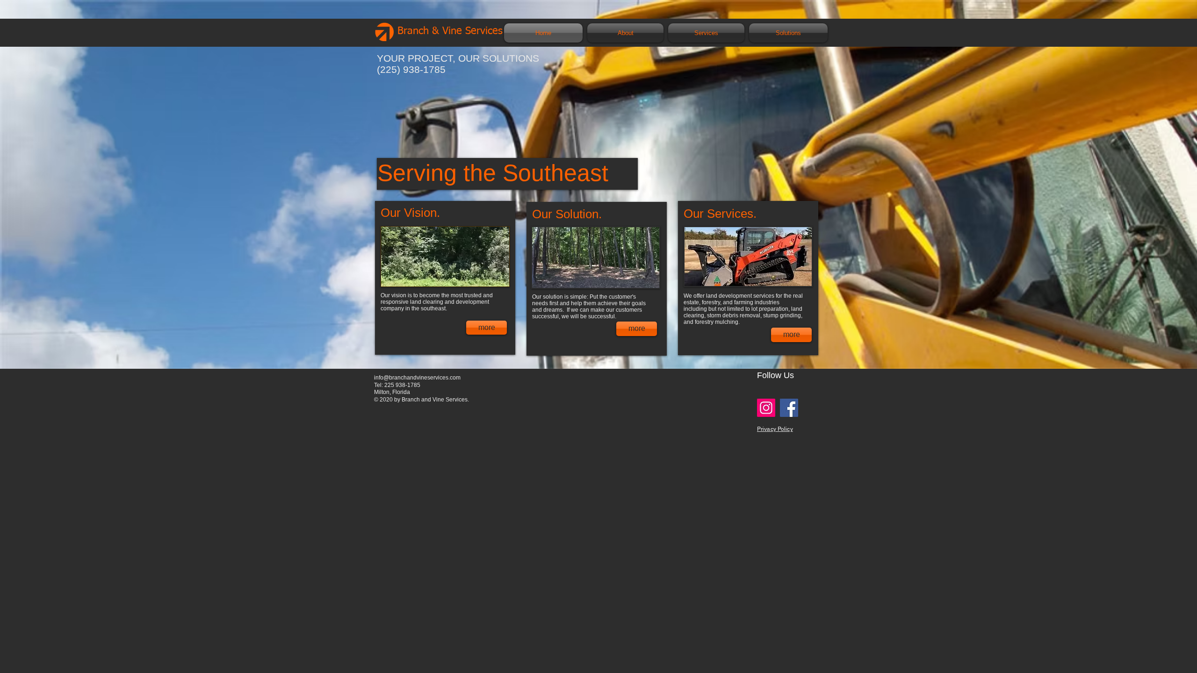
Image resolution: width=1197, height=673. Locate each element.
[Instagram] (766, 408)
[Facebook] (789, 408)
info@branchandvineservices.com (417, 377)
